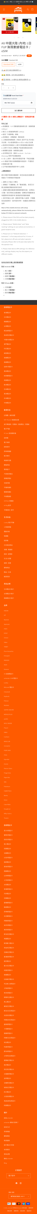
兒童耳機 (7, 483)
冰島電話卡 (7, 885)
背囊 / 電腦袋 (8, 549)
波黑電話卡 (7, 1078)
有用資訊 (7, 1149)
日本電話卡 (7, 317)
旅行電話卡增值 (9, 1145)
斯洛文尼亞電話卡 (9, 1011)
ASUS (5, 629)
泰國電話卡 (7, 358)
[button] (4, 9)
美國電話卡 (7, 362)
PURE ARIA (7, 750)
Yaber (5, 642)
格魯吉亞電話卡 (9, 1087)
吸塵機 (6, 536)
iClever (6, 638)
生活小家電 (7, 558)
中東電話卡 (7, 403)
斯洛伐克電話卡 (9, 934)
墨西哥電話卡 (8, 930)
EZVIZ (6, 633)
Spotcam (7, 624)
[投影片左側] (14, 37)
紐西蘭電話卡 (8, 376)
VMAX (5, 732)
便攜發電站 (7, 478)
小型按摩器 (7, 527)
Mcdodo (6, 705)
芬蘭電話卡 (7, 898)
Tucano (6, 818)
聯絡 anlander (8, 1158)
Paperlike (7, 777)
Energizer (7, 656)
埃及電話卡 (7, 1042)
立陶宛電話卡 (8, 988)
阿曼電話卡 (7, 1105)
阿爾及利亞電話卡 (9, 1020)
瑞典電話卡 (7, 862)
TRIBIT (6, 647)
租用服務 (7, 1140)
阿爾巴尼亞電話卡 (9, 1038)
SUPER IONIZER (9, 710)
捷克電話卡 (7, 961)
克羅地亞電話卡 (9, 952)
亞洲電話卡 (7, 389)
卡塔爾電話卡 (8, 1029)
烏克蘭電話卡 (8, 916)
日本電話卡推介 (9, 589)
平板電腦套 (7, 496)
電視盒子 (7, 469)
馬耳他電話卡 (8, 993)
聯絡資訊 (29, 1211)
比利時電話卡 (8, 876)
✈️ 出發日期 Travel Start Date (13, 95)
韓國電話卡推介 (9, 598)
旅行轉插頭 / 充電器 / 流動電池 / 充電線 (16, 424)
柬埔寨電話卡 (8, 889)
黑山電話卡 (7, 1002)
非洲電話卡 (7, 398)
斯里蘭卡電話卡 (9, 943)
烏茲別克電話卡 (9, 1015)
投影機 (6, 438)
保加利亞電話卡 (9, 948)
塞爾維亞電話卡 (9, 1060)
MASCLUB (7, 741)
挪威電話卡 (7, 907)
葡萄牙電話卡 (8, 835)
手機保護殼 (7, 487)
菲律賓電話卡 (8, 912)
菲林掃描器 (7, 451)
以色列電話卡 (8, 857)
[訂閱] (28, 1175)
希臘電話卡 (7, 939)
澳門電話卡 (7, 344)
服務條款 (16, 1211)
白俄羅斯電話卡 (9, 1074)
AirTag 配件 (7, 505)
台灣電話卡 (7, 326)
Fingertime (7, 773)
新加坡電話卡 (8, 331)
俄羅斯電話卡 (8, 1033)
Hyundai (6, 759)
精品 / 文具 (7, 572)
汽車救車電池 (8, 474)
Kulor (5, 800)
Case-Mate (7, 804)
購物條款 (7, 1136)
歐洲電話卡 (7, 385)
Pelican (6, 701)
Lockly (6, 683)
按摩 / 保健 (7, 563)
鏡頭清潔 (7, 576)
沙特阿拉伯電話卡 (9, 1056)
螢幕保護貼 (7, 492)
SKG (5, 782)
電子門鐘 (7, 429)
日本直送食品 (8, 545)
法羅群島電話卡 (9, 1083)
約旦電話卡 (7, 1092)
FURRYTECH (7, 791)
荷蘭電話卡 (7, 849)
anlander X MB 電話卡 (11, 678)
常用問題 (7, 1131)
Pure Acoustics (8, 651)
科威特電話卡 (8, 1047)
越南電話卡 (7, 353)
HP (5, 615)
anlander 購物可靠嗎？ (11, 1122)
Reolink (6, 620)
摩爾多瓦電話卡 (9, 997)
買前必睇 (7, 1154)
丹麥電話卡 (7, 893)
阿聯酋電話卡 (8, 921)
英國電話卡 (7, 380)
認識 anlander (8, 1118)
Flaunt (6, 728)
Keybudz (6, 696)
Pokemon (7, 786)
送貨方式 (7, 1127)
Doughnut (7, 809)
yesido (6, 719)
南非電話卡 (7, 1065)
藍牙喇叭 (7, 456)
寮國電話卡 (7, 975)
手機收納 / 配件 (9, 510)
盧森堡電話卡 (8, 1024)
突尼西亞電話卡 (9, 1069)
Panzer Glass (8, 768)
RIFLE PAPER (8, 723)
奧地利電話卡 (8, 866)
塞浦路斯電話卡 (9, 957)
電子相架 (7, 442)
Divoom (6, 669)
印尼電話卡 (7, 349)
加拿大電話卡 (8, 367)
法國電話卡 (7, 853)
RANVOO (6, 660)
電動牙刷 (7, 531)
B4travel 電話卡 (9, 687)
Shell (5, 665)
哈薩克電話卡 (8, 970)
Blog (5, 1163)
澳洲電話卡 (7, 371)
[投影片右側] (23, 37)
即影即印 (7, 447)
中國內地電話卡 (9, 340)
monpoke (7, 746)
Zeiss (5, 755)
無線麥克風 (7, 460)
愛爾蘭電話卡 (8, 903)
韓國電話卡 (7, 321)
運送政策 (22, 1211)
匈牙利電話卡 (8, 925)
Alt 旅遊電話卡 (8, 674)
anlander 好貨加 (12, 1208)
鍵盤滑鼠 (7, 465)
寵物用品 (7, 568)
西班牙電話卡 (8, 839)
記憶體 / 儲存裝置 (9, 415)
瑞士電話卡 (7, 844)
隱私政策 (9, 1211)
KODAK (6, 611)
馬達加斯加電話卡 (9, 1101)
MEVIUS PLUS (8, 714)
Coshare (6, 737)
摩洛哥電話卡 (8, 1051)
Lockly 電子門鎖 (9, 522)
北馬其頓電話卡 (9, 1096)
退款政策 (31, 1208)
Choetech (7, 692)
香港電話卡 (7, 313)
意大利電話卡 (8, 830)
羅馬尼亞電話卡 (9, 1006)
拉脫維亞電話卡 (9, 979)
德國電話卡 (7, 871)
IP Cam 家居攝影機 (10, 433)
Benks (6, 795)
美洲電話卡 (7, 394)
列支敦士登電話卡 (9, 984)
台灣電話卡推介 (9, 594)
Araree (6, 764)
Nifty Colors (7, 813)
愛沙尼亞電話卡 (9, 966)
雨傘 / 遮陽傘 (8, 554)
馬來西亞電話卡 (9, 335)
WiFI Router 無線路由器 (11, 420)
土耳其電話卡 (8, 880)
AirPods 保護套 (9, 501)
